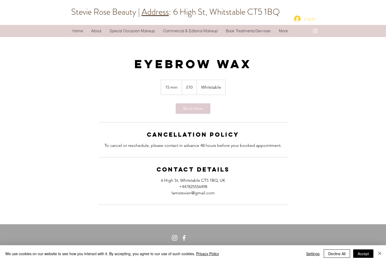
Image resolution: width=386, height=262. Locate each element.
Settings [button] (313, 253)
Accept (363, 253)
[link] (193, 108)
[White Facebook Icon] (184, 238)
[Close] (380, 253)
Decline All (337, 253)
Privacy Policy (207, 253)
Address (155, 12)
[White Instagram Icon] (315, 31)
